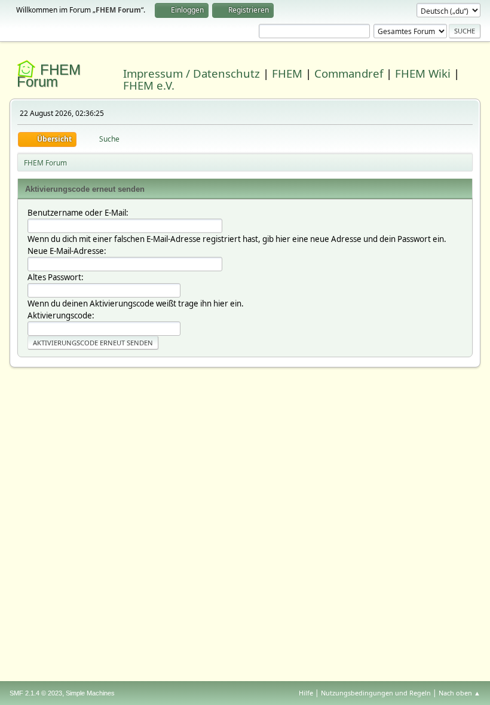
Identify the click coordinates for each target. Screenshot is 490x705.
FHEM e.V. (148, 85)
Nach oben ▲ (459, 692)
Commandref (348, 73)
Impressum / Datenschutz (191, 73)
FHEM (287, 73)
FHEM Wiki (423, 73)
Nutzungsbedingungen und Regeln (376, 692)
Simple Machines (90, 693)
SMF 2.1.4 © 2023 (36, 693)
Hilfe (306, 692)
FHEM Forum (49, 76)
